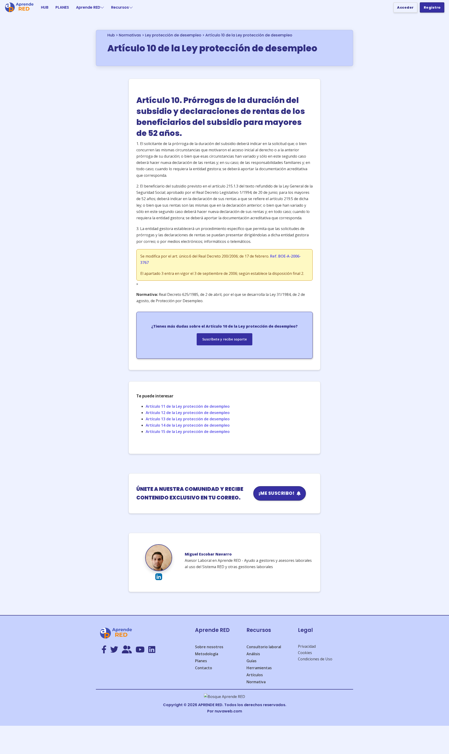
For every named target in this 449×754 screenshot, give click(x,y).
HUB (44, 7)
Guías (251, 660)
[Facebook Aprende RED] (104, 649)
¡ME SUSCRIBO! (276, 493)
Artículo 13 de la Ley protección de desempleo (188, 418)
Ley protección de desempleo (173, 35)
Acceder (405, 7)
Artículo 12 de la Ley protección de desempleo (188, 412)
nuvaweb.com (228, 711)
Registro (432, 7)
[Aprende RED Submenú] (102, 7)
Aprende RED (88, 7)
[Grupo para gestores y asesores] (127, 649)
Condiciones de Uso (315, 659)
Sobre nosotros (209, 646)
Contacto (203, 667)
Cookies (305, 652)
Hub (111, 35)
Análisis (253, 653)
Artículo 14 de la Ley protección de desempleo (188, 425)
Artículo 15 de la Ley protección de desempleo (188, 431)
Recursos (120, 7)
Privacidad (307, 646)
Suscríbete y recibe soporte (224, 339)
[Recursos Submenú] (131, 7)
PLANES (62, 7)
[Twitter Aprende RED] (114, 649)
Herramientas (259, 667)
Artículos (254, 674)
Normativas (130, 35)
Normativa (256, 681)
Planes (201, 660)
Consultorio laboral (263, 646)
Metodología (206, 653)
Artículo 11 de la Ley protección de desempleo (188, 406)
